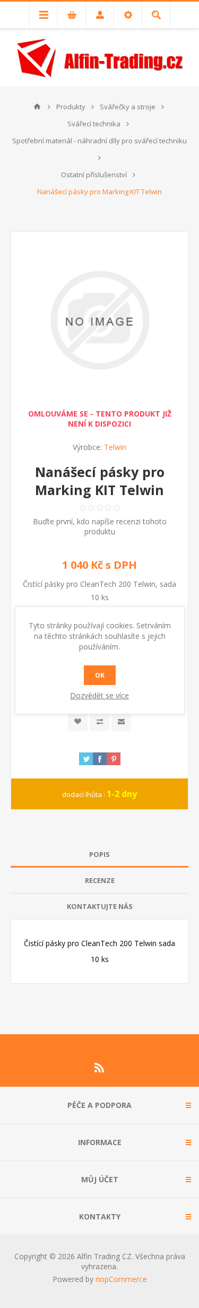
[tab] (99, 855)
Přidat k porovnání (99, 721)
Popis (99, 854)
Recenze (100, 880)
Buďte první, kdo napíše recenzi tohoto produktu (100, 526)
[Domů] (37, 106)
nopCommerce (121, 1279)
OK (100, 675)
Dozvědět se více (99, 695)
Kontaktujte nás (100, 906)
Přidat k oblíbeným (78, 721)
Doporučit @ (121, 721)
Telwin (115, 447)
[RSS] (99, 1067)
